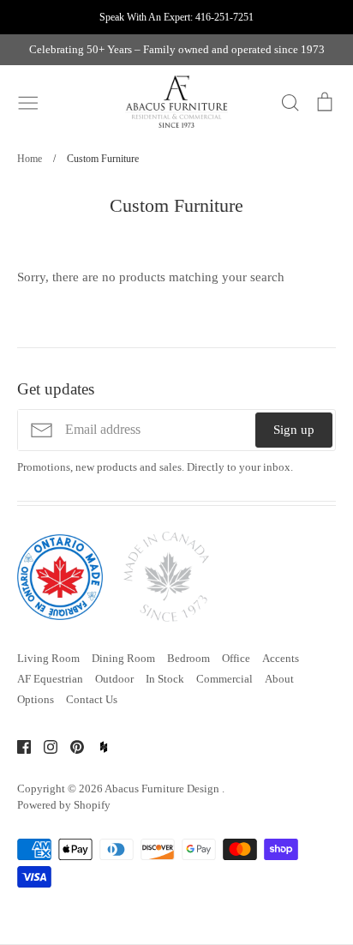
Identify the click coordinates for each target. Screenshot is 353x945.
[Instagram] (44, 745)
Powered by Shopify (64, 804)
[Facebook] (17, 745)
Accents (280, 658)
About (279, 678)
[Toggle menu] (28, 101)
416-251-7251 (224, 17)
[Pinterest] (70, 745)
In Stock (165, 678)
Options (35, 699)
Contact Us (91, 699)
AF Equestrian (50, 678)
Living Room (48, 658)
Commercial (224, 678)
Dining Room (123, 658)
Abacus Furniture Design (163, 788)
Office (236, 658)
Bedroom (188, 658)
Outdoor (114, 678)
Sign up (293, 429)
